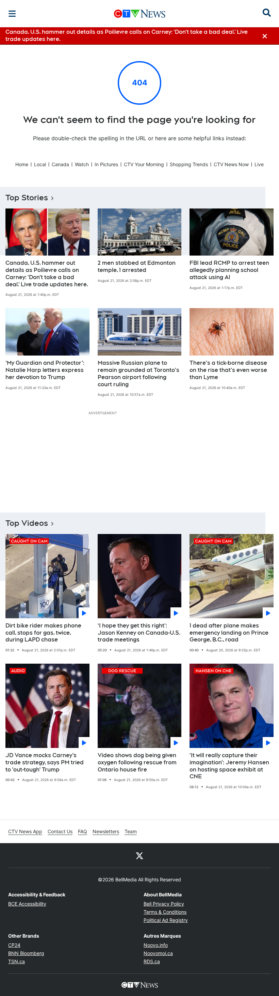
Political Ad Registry (166, 920)
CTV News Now (231, 164)
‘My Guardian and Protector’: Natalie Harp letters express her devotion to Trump (44, 370)
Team (131, 831)
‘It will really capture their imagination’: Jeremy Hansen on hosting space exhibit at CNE (229, 766)
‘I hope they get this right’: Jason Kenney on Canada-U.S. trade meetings (139, 632)
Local (40, 164)
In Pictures (106, 164)
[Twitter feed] (139, 855)
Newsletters (106, 831)
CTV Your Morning (144, 164)
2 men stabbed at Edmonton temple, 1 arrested (137, 266)
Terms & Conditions (165, 912)
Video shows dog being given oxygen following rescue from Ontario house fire (137, 762)
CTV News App (25, 831)
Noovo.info (156, 945)
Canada (60, 164)
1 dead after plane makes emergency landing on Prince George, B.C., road (229, 632)
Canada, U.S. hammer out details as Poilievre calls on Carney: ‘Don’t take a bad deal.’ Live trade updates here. (46, 273)
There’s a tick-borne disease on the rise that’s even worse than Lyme (228, 370)
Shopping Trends (189, 164)
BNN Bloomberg (26, 953)
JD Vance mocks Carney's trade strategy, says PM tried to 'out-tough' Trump (44, 762)
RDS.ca (152, 961)
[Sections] (12, 13)
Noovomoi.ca (158, 953)
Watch (82, 164)
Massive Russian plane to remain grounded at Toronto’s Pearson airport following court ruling (138, 373)
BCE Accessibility (27, 904)
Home (21, 164)
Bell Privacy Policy (164, 904)
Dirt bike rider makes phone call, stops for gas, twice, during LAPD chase (43, 632)
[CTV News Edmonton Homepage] (139, 14)
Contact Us (60, 831)
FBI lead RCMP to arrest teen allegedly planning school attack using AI (229, 270)
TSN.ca (16, 961)
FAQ (82, 831)
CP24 (14, 945)
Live (259, 164)
